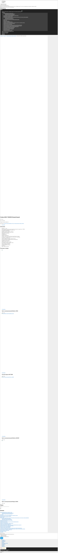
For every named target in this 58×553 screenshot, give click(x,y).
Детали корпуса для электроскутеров (8, 28)
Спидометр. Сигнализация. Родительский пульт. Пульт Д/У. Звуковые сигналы (14, 22)
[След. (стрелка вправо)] (1, 552)
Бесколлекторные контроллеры (9, 18)
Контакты (3, 34)
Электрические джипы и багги (19, 223)
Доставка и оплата (5, 543)
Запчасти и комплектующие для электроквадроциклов (11, 26)
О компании (4, 1)
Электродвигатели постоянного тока (8, 13)
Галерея (3, 2)
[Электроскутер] (3, 8)
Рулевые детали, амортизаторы (7, 24)
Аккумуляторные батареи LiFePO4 (8, 16)
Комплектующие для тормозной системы (9, 23)
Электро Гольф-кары (5, 32)
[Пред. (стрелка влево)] (0, 552)
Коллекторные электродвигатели (9, 14)
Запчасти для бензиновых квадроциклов (9, 27)
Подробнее (3, 309)
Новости (3, 33)
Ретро (13, 223)
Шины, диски (5, 20)
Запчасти (3, 12)
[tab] (25, 224)
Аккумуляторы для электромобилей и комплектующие (10, 15)
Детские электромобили (8, 223)
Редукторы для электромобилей (7, 30)
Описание (3, 224)
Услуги (3, 542)
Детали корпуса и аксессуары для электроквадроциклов (11, 19)
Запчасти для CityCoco (6, 29)
